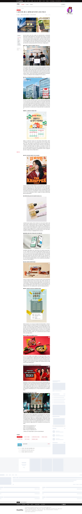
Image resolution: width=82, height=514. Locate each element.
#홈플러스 (19, 41)
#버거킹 (18, 42)
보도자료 (23, 4)
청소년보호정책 (43, 504)
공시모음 (31, 4)
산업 (25, 1)
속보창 (64, 4)
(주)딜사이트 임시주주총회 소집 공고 (26, 502)
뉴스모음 (27, 4)
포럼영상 (47, 1)
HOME (17, 8)
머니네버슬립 (52, 1)
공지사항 (18, 502)
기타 (18, 4)
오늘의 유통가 (25, 443)
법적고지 (32, 504)
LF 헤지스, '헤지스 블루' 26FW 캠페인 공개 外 (28, 448)
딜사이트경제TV (57, 1)
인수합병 (32, 1)
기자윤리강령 (23, 504)
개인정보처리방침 (37, 504)
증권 (37, 1)
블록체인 (40, 1)
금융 (35, 1)
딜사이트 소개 (18, 504)
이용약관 (28, 504)
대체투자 (28, 1)
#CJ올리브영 (19, 37)
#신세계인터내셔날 (19, 43)
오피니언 (43, 1)
